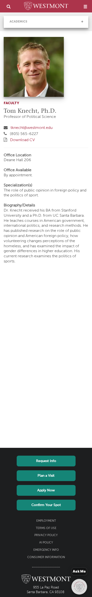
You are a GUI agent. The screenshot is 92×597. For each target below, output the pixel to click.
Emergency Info (46, 550)
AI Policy (46, 542)
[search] (8, 6)
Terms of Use (46, 528)
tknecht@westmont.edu (32, 128)
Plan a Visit (46, 475)
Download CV (22, 140)
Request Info (46, 461)
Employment (46, 520)
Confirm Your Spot (46, 505)
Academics (18, 21)
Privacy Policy (46, 535)
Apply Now (46, 490)
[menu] (85, 6)
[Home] (46, 7)
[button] (82, 21)
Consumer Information (46, 557)
